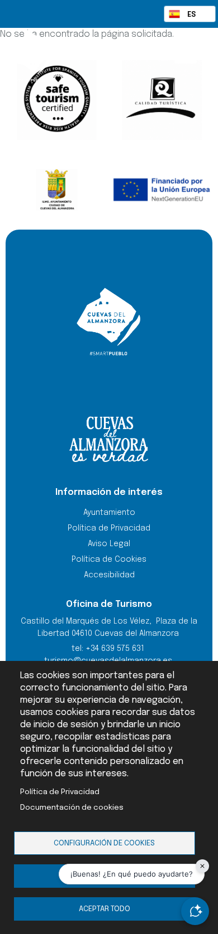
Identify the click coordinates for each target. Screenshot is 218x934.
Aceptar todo (104, 909)
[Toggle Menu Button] (185, 54)
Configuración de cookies (104, 843)
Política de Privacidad (59, 792)
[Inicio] (54, 56)
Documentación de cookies (72, 807)
